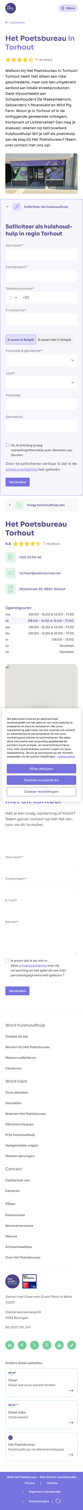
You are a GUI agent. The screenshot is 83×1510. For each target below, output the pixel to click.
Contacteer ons (17, 1180)
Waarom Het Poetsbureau (25, 1114)
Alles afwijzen (42, 769)
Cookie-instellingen (41, 792)
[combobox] (17, 298)
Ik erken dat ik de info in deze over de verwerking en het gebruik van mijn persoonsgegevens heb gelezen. (38, 968)
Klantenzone (15, 1215)
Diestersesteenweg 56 (23, 1312)
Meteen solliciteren (20, 1058)
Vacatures (13, 1068)
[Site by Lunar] (58, 1501)
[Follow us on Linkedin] (9, 1345)
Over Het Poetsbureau (23, 1257)
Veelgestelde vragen (21, 1145)
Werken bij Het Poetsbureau (27, 1047)
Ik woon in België (21, 340)
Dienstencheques (19, 1124)
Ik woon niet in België (54, 340)
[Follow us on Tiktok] (71, 1345)
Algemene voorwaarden (45, 1491)
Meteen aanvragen (20, 1156)
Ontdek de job (16, 1036)
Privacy (30, 1483)
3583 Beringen (16, 1318)
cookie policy (66, 756)
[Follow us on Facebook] (22, 1345)
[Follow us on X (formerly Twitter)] (34, 1345)
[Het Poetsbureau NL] (10, 8)
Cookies (52, 1483)
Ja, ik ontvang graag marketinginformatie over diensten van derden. (41, 450)
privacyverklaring (22, 469)
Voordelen (13, 1103)
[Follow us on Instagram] (46, 1345)
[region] (41, 755)
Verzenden (17, 482)
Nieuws (11, 1236)
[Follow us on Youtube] (59, 1345)
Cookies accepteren (41, 780)
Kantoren (12, 1191)
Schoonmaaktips (18, 1247)
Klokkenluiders (39, 1501)
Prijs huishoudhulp (20, 1135)
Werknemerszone (19, 1226)
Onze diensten (16, 1092)
